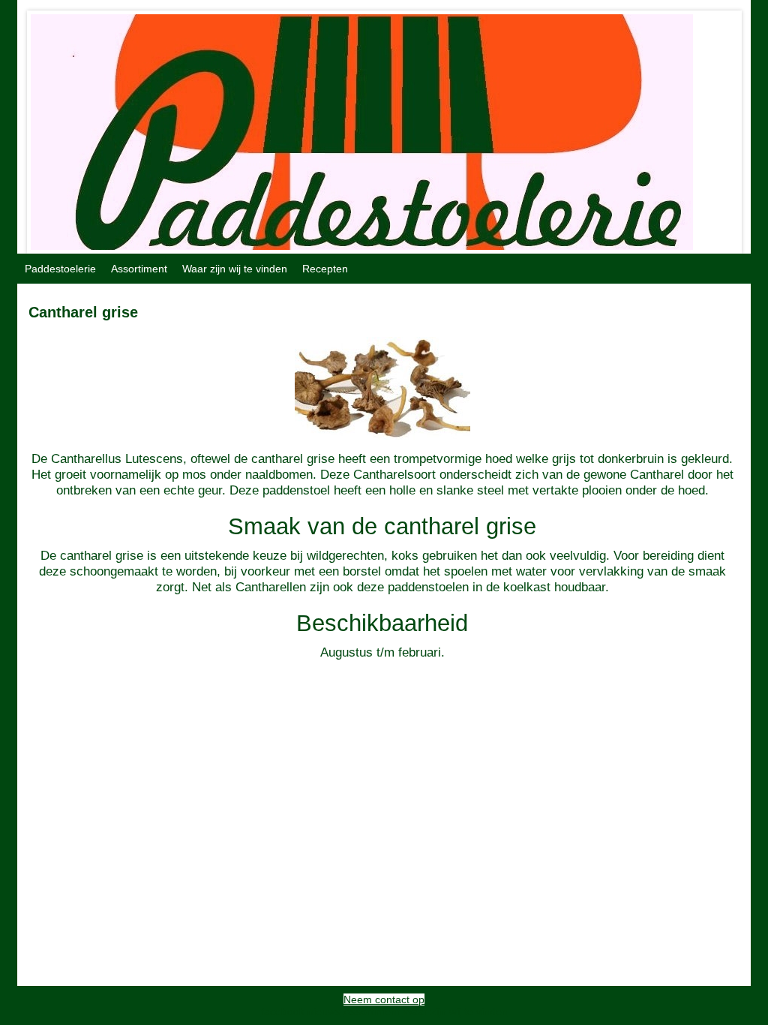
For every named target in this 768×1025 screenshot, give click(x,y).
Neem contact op (384, 999)
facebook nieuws (300, 1011)
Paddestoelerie (60, 269)
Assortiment (139, 269)
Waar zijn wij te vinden (234, 269)
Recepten (325, 269)
